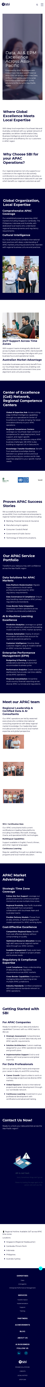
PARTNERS (23, 1318)
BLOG (22, 1331)
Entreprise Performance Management (23, 1288)
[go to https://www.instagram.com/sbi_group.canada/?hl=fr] (26, 1353)
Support (22, 1307)
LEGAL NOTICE (22, 1375)
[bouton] (40, 1268)
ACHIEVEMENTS (22, 1325)
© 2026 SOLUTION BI (22, 1367)
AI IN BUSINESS (22, 1344)
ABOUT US (23, 1338)
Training (22, 1311)
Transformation (22, 1300)
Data (22, 1280)
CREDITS (23, 1371)
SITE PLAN (22, 1379)
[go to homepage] (22, 1362)
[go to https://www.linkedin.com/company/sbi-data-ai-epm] (19, 1353)
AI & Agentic (22, 1284)
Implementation (22, 1303)
